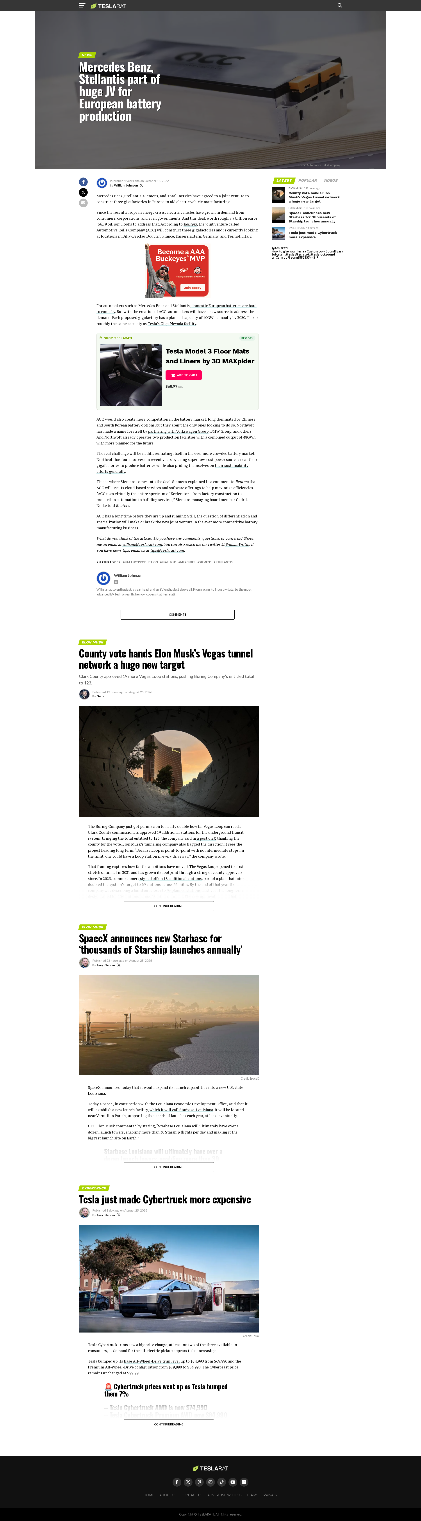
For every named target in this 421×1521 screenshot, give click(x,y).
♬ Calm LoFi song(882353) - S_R (295, 257)
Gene (100, 696)
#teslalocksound (322, 254)
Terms (252, 1495)
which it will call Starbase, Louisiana (181, 1109)
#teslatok (302, 254)
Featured (169, 562)
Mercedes (187, 562)
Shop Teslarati (118, 338)
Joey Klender (105, 965)
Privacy (270, 1495)
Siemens (205, 562)
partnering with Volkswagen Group (178, 431)
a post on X (206, 838)
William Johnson (126, 185)
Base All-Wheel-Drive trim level (152, 1361)
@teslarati (280, 248)
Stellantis (224, 562)
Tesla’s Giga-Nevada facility (172, 323)
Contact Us (192, 1495)
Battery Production (141, 562)
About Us (168, 1495)
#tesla (289, 254)
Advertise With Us (224, 1495)
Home (149, 1495)
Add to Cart (187, 375)
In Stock (247, 338)
